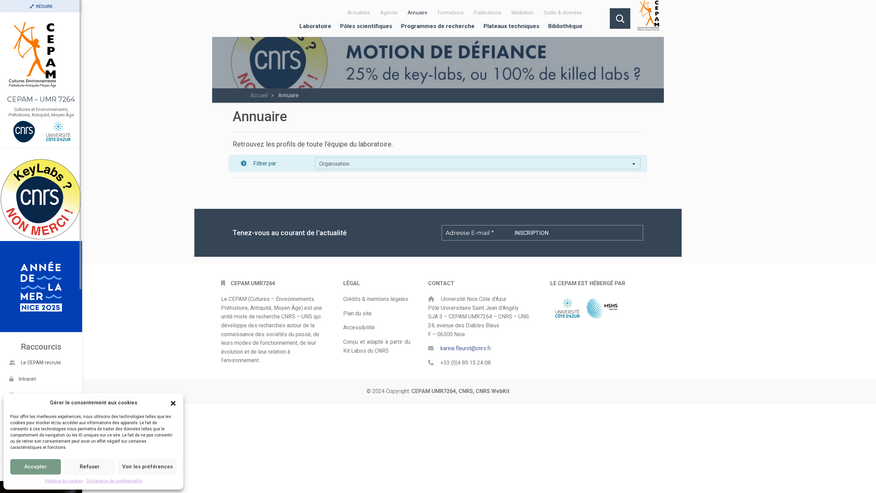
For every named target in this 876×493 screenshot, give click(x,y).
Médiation (522, 13)
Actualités (358, 13)
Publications (487, 13)
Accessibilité (359, 327)
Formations (451, 13)
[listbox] (478, 163)
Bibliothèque (565, 26)
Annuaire (417, 13)
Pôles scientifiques (366, 26)
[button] (173, 402)
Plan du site (357, 313)
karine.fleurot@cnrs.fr (465, 348)
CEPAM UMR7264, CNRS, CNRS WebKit (460, 391)
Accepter (35, 467)
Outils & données (563, 13)
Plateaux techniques (511, 26)
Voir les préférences (147, 467)
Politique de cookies (64, 481)
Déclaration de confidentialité (114, 481)
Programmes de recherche (438, 26)
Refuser (90, 467)
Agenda (388, 13)
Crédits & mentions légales (375, 299)
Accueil (259, 95)
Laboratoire (315, 26)
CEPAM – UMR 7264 (41, 99)
